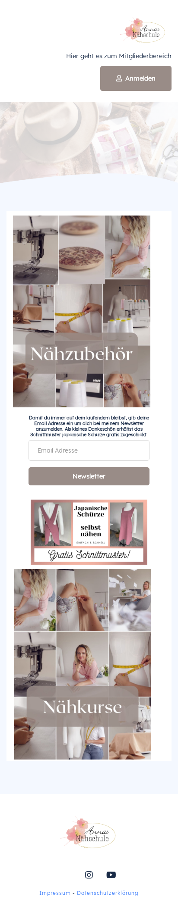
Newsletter (89, 476)
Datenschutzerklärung (108, 893)
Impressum (55, 893)
